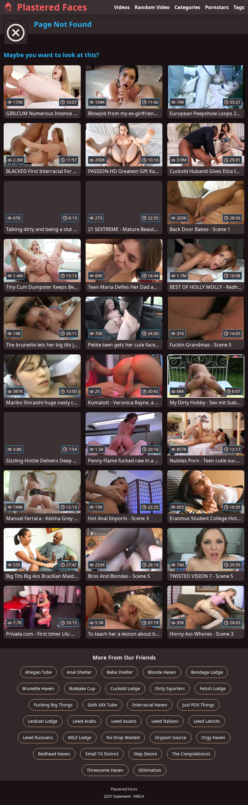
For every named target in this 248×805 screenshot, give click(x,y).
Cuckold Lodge (125, 688)
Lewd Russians (38, 737)
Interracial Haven (149, 705)
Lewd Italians (165, 721)
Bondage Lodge (207, 672)
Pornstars (217, 7)
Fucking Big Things (53, 705)
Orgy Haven (213, 737)
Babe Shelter (120, 672)
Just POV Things (198, 705)
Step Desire (145, 754)
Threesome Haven (105, 770)
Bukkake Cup (82, 688)
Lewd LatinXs (207, 721)
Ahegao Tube (38, 672)
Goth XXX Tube (102, 705)
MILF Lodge (79, 737)
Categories (187, 7)
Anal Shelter (79, 672)
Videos (122, 7)
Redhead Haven (54, 754)
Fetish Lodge (213, 688)
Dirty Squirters (170, 688)
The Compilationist (191, 754)
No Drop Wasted (123, 737)
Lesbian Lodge (42, 721)
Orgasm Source (170, 737)
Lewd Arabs (84, 721)
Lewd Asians (123, 721)
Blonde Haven (162, 672)
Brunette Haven (38, 688)
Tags (238, 7)
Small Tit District (102, 754)
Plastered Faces (52, 7)
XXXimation (150, 770)
